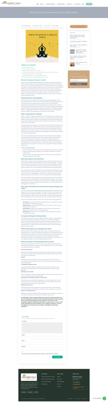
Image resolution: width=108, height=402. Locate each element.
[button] (42, 4)
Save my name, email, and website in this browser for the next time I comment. (40, 353)
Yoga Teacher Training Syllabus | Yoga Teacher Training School (81, 51)
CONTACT (89, 4)
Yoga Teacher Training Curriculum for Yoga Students (78, 45)
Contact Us (59, 384)
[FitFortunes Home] (29, 377)
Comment (24, 321)
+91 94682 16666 (76, 384)
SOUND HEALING (61, 4)
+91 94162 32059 (76, 382)
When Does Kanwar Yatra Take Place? (32, 70)
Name (23, 335)
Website (24, 346)
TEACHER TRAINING (50, 4)
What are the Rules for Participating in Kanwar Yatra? (35, 77)
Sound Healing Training (46, 381)
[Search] (86, 26)
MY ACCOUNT (77, 4)
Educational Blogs (60, 381)
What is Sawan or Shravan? (29, 69)
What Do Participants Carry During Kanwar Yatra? (34, 75)
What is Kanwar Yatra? (28, 67)
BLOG (83, 4)
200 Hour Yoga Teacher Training (48, 376)
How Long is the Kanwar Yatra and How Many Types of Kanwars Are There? (41, 72)
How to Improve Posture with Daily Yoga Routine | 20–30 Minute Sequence (78, 57)
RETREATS (69, 4)
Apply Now (59, 386)
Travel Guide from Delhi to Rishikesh (78, 41)
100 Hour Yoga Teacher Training (48, 379)
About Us (59, 376)
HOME (37, 4)
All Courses (59, 379)
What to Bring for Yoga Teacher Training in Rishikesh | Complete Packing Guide (77, 36)
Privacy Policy (69, 398)
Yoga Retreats (44, 384)
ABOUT (41, 4)
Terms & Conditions (77, 398)
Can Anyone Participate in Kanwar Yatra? (32, 73)
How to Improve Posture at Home (81, 63)
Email (23, 340)
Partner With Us (84, 398)
